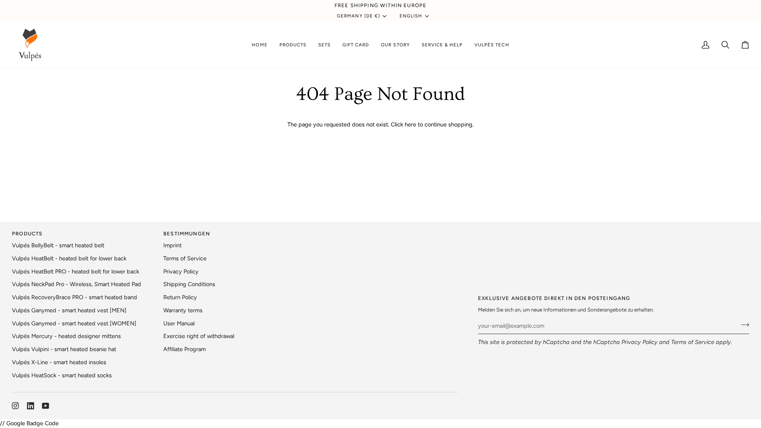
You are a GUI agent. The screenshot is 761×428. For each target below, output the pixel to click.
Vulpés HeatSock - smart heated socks (62, 375)
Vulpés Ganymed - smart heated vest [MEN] (69, 310)
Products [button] (27, 234)
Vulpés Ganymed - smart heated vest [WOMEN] (74, 323)
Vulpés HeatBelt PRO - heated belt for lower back (75, 271)
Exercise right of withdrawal (198, 336)
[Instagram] (15, 405)
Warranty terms (183, 310)
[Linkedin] (30, 405)
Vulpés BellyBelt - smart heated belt (58, 245)
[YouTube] (45, 405)
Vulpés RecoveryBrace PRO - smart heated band (74, 297)
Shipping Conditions (189, 284)
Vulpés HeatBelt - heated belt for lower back (69, 258)
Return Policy (180, 297)
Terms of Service (692, 342)
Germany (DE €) (358, 16)
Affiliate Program (184, 349)
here (410, 124)
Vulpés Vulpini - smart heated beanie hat (64, 349)
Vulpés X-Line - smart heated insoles (59, 362)
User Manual (179, 323)
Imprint (172, 245)
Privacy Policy (639, 342)
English (411, 16)
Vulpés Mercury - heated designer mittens (66, 336)
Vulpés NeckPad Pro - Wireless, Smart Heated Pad (76, 284)
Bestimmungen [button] (186, 234)
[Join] (742, 325)
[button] (292, 45)
